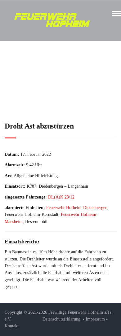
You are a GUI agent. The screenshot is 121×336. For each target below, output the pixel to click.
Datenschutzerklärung (61, 319)
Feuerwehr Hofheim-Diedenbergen (76, 207)
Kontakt (12, 326)
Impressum (95, 319)
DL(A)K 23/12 (61, 197)
